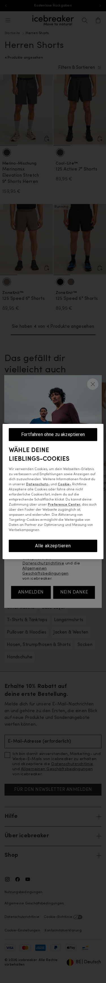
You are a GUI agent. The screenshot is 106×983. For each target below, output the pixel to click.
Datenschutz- (38, 484)
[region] (53, 491)
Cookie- (64, 484)
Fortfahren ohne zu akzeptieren (53, 434)
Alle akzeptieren (53, 545)
